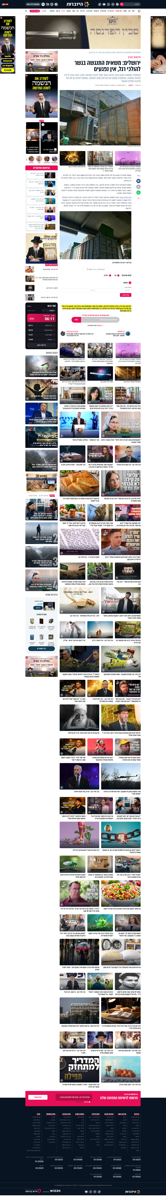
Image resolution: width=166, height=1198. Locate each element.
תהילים (38, 1136)
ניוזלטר (137, 1125)
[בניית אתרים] (55, 1192)
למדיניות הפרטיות (92, 325)
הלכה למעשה (109, 1125)
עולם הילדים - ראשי (94, 1117)
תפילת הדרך (36, 1139)
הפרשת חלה (51, 1142)
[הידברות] (78, 4)
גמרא (82, 1123)
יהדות (124, 1117)
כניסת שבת (136, 1134)
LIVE (45, 11)
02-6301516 (137, 1170)
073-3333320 (39, 1161)
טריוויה (97, 1136)
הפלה (53, 1134)
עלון (78, 11)
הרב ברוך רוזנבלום (66, 1136)
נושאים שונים (79, 1114)
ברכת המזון (37, 1128)
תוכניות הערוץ (108, 1114)
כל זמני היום (41, 345)
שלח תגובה (125, 295)
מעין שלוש (37, 1131)
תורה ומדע (123, 1134)
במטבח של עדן (109, 1123)
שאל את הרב (89, 11)
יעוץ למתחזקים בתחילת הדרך (55, 1157)
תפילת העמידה (36, 1125)
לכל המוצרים (41, 648)
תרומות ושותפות (135, 1139)
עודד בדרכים (110, 1117)
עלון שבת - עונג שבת (96, 1157)
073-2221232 (59, 1159)
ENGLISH (52, 11)
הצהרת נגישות (135, 1148)
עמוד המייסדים (135, 1145)
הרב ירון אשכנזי (67, 1134)
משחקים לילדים (95, 1131)
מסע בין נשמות (109, 1134)
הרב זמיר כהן (111, 11)
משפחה (124, 1131)
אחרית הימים (80, 1139)
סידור (38, 1114)
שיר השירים (37, 1142)
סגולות (82, 1131)
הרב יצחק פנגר (66, 1125)
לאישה (53, 1117)
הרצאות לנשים (51, 1139)
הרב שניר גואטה (66, 1131)
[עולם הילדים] (56, 4)
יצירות (97, 1142)
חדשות (125, 11)
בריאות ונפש (80, 1136)
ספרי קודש (81, 1145)
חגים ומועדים (122, 1145)
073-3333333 (136, 1176)
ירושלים (106, 275)
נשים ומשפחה (50, 1114)
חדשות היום (123, 1123)
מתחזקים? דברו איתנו (33, 4)
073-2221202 (98, 1176)
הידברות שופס (135, 1142)
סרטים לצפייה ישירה (93, 1125)
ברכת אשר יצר (36, 1148)
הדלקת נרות (52, 1125)
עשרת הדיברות (80, 1125)
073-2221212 (117, 1159)
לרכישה (38, 608)
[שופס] (52, 4)
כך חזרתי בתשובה (108, 1139)
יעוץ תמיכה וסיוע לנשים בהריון (94, 1166)
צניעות (53, 1131)
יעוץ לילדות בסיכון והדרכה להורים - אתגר (34, 1158)
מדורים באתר (122, 1114)
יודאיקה (82, 1148)
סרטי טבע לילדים (94, 1139)
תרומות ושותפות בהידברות (114, 1157)
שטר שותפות (119, 11)
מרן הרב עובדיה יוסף (65, 1120)
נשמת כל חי (37, 1145)
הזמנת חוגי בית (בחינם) (56, 1166)
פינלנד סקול (81, 1128)
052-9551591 (97, 1168)
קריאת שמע (37, 1134)
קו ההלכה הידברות (116, 1166)
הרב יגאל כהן (67, 1128)
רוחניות (124, 1128)
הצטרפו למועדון (34, 11)
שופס (73, 11)
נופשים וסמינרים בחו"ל (96, 1174)
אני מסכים (95, 325)
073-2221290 (59, 1168)
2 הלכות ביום (135, 1128)
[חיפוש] (122, 4)
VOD (133, 11)
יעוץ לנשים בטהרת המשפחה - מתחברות (132, 1166)
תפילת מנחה (36, 1120)
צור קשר (58, 11)
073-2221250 (117, 1176)
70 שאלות (96, 11)
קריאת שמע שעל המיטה (33, 1150)
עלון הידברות (135, 1123)
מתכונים (53, 1120)
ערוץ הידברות (135, 1120)
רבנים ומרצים (66, 1114)
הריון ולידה (52, 1136)
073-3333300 (117, 1168)
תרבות (124, 1136)
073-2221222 (137, 1159)
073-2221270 (39, 1168)
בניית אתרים (46, 1192)
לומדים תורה (80, 1117)
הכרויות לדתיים (80, 1142)
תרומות (63, 11)
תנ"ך (82, 1120)
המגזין (124, 1120)
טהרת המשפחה (50, 1123)
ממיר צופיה (138, 1174)
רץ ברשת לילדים (95, 1120)
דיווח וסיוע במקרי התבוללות (75, 1166)
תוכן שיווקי (123, 1148)
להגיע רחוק (110, 1136)
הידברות (136, 1114)
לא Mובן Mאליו (109, 1120)
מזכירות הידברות (136, 1157)
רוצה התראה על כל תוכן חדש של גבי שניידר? (95, 315)
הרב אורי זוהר (67, 1139)
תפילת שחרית (36, 1117)
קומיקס (97, 1134)
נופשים (137, 1136)
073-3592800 (78, 1159)
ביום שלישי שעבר (125, 197)
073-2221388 (98, 1159)
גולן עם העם (109, 1131)
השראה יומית (109, 1142)
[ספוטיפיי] (43, 4)
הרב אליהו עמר (66, 1148)
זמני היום (82, 11)
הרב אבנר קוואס (66, 1145)
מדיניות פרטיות (135, 1117)
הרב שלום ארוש (66, 1142)
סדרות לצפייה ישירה (94, 1128)
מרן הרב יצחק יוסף (66, 1123)
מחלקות (69, 11)
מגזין (129, 11)
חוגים (98, 1145)
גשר (115, 275)
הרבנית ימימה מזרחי (50, 1128)
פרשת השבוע (122, 1142)
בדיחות (97, 1123)
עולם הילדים (103, 11)
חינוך (82, 1134)
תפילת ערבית (36, 1123)
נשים (124, 1125)
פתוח (112, 1128)
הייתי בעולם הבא (108, 1145)
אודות (137, 1150)
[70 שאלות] (47, 4)
